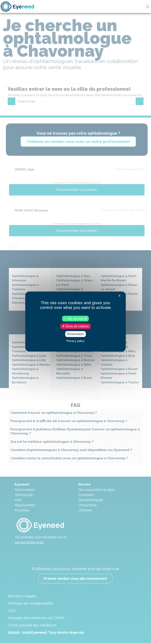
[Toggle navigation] (147, 7)
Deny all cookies (77, 326)
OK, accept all (77, 318)
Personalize (75, 334)
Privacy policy (75, 340)
